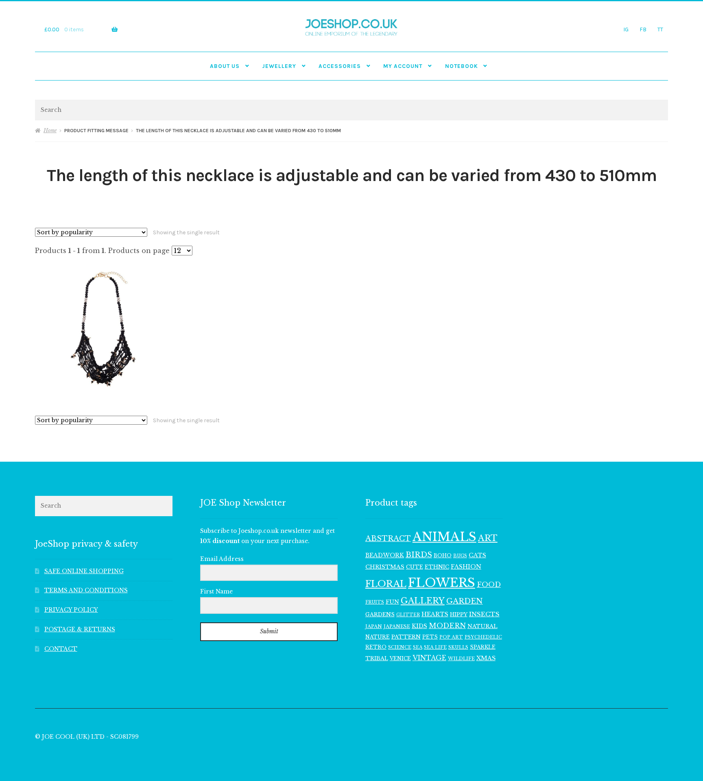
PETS (430, 637)
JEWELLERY (279, 66)
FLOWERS (441, 583)
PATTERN (406, 636)
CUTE (414, 567)
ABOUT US (225, 66)
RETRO (375, 647)
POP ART (451, 637)
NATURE (377, 637)
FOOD (489, 584)
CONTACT (60, 649)
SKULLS (458, 647)
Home (50, 130)
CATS (477, 555)
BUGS (460, 555)
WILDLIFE (461, 658)
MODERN (447, 626)
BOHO (443, 555)
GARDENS (380, 614)
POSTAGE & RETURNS (79, 629)
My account (402, 66)
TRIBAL (376, 658)
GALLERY (423, 601)
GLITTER (408, 614)
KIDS (419, 626)
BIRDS (419, 554)
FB (643, 29)
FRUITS (374, 602)
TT (660, 29)
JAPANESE (397, 626)
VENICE (400, 658)
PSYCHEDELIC (483, 637)
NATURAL (482, 626)
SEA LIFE (435, 647)
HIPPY (458, 614)
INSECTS (484, 614)
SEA (417, 647)
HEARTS (434, 614)
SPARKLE (483, 647)
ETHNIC (437, 566)
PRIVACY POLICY (71, 609)
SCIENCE (399, 647)
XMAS (486, 658)
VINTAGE (429, 658)
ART (488, 538)
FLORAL (385, 583)
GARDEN (464, 601)
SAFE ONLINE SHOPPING (84, 571)
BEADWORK (384, 555)
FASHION (466, 566)
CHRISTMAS (384, 566)
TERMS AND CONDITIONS (86, 590)
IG (626, 29)
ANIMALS (444, 537)
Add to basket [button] (104, 328)
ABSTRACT (388, 538)
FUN (392, 601)
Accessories (340, 66)
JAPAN (373, 626)
